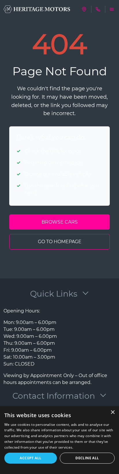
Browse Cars (60, 222)
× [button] (112, 412)
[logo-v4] (36, 9)
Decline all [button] (87, 458)
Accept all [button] (30, 458)
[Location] (84, 9)
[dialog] (59, 440)
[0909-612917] (98, 9)
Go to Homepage (59, 241)
